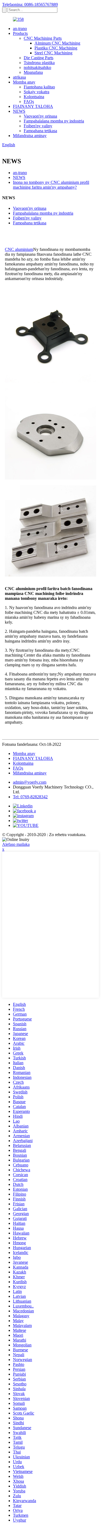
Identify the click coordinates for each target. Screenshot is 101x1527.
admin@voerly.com (29, 782)
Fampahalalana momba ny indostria (54, 121)
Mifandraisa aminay (30, 135)
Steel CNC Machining (53, 53)
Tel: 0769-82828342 (30, 796)
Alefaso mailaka (16, 844)
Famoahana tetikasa (40, 130)
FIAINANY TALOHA (33, 106)
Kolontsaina (34, 96)
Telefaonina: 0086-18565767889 (30, 4)
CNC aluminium (19, 249)
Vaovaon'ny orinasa (40, 116)
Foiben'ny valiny (38, 126)
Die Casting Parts (38, 57)
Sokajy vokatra (36, 91)
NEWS (19, 111)
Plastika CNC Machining (55, 48)
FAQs (29, 101)
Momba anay (24, 82)
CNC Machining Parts (43, 38)
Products (20, 33)
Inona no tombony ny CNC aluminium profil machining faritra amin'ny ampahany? (51, 184)
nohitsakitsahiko (37, 67)
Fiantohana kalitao (39, 87)
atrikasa (19, 77)
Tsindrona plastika (39, 62)
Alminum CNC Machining (57, 43)
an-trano (20, 28)
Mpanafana (33, 72)
